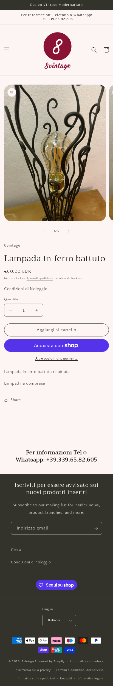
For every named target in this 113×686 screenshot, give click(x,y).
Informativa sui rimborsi (87, 661)
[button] (7, 50)
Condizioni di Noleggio (25, 289)
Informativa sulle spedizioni (35, 678)
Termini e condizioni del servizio (79, 670)
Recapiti (66, 678)
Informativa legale (90, 678)
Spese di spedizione (40, 278)
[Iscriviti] (96, 528)
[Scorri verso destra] (69, 231)
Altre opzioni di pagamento (56, 358)
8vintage (28, 661)
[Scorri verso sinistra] (44, 231)
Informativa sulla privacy (33, 670)
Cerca (16, 550)
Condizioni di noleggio (31, 562)
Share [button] (15, 400)
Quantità (11, 299)
